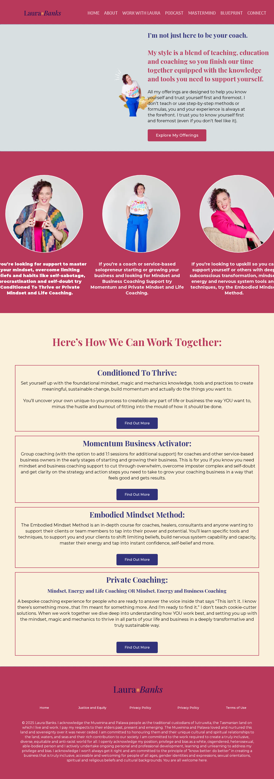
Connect (256, 13)
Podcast (174, 13)
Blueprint (231, 13)
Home (94, 13)
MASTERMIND (202, 13)
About (111, 13)
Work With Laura (141, 13)
